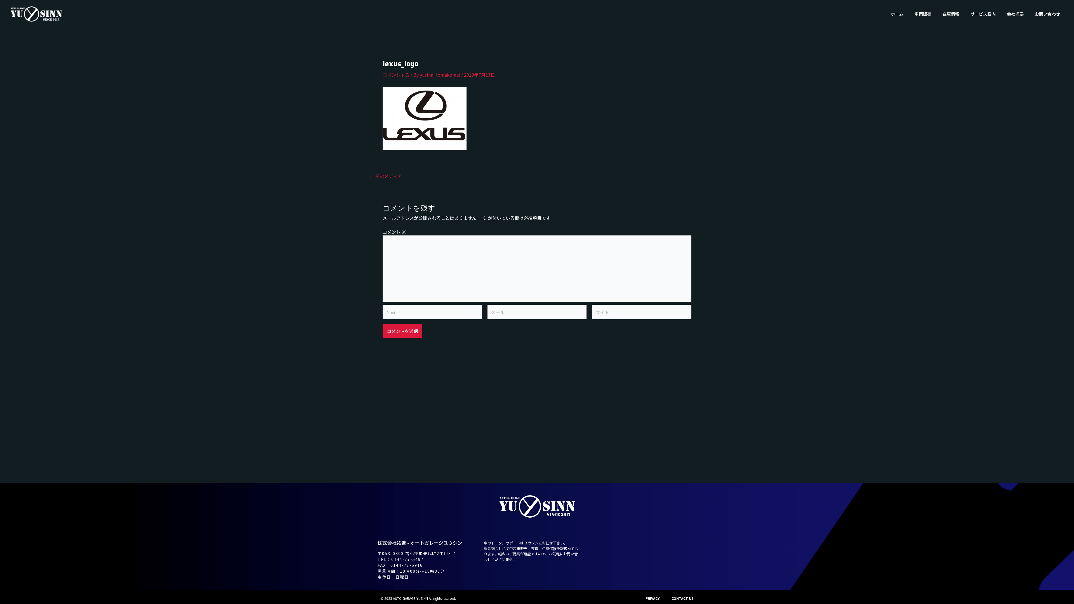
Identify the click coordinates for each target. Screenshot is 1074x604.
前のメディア (386, 176)
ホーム (897, 14)
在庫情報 (951, 14)
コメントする (396, 74)
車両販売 (923, 14)
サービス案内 (983, 14)
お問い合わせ (1047, 14)
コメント (394, 231)
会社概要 (1015, 14)
